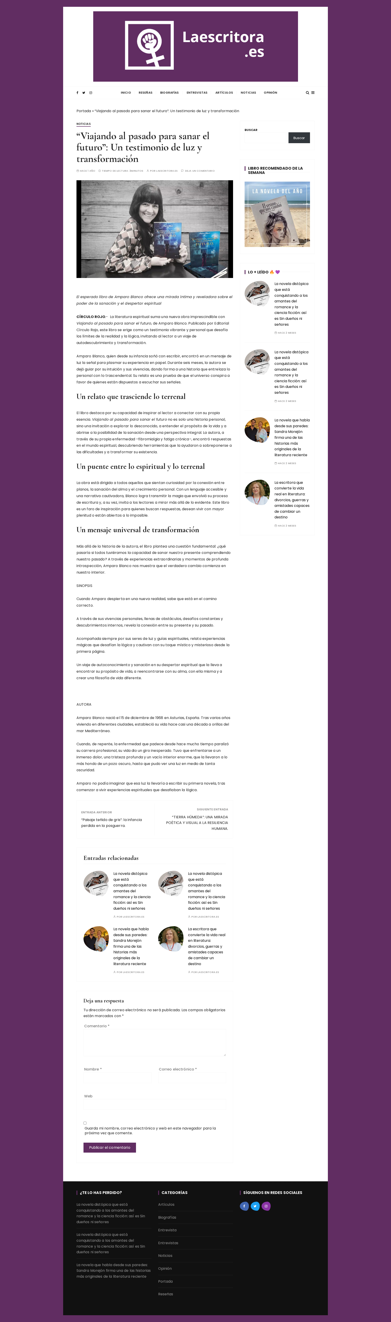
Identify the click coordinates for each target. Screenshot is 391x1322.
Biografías (169, 92)
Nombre (93, 1069)
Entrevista (167, 1230)
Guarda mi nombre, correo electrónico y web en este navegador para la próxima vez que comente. (150, 1130)
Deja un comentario (200, 171)
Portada (83, 111)
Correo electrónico (178, 1069)
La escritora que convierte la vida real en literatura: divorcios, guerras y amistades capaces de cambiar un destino (206, 946)
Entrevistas (197, 92)
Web (88, 1096)
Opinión (270, 92)
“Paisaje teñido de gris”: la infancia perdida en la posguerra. (111, 822)
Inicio (126, 92)
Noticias (248, 92)
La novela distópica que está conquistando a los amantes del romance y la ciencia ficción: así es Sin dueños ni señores (131, 891)
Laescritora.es (167, 171)
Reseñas (146, 92)
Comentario (97, 1026)
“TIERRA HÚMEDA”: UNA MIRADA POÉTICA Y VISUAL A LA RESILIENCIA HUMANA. (197, 822)
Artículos (224, 92)
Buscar (251, 130)
